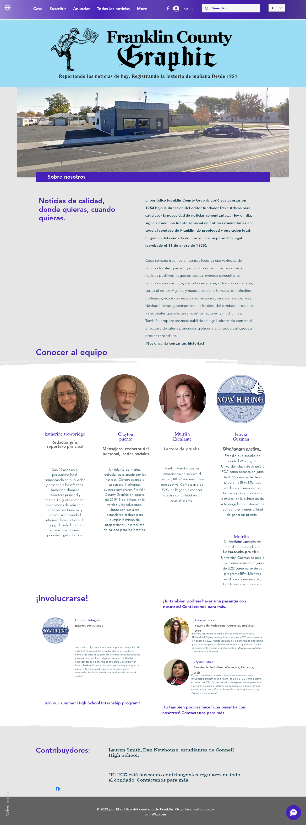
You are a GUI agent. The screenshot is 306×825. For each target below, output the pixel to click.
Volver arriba (7, 804)
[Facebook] (167, 8)
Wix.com (159, 814)
